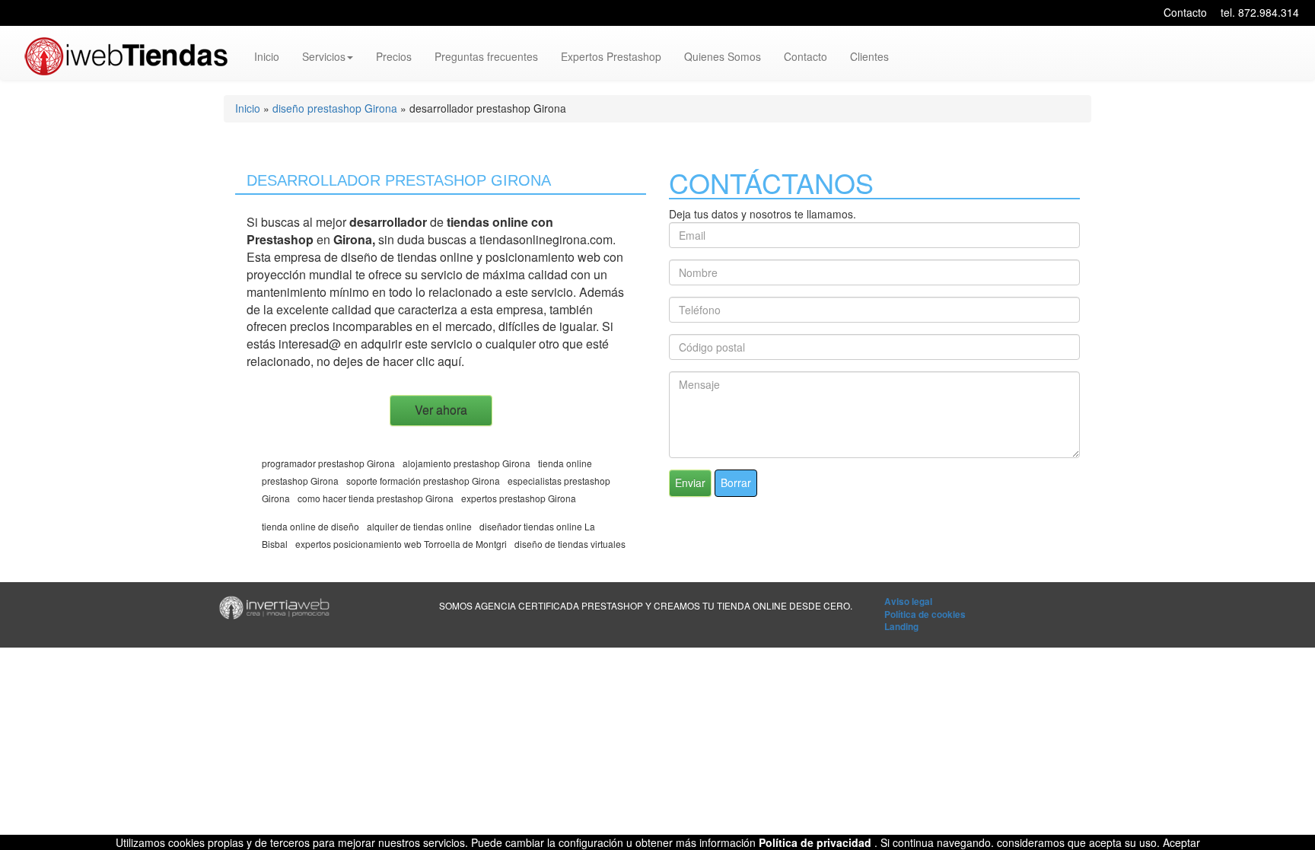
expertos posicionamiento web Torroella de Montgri (401, 543)
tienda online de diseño (310, 526)
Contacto (1185, 12)
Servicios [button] (323, 56)
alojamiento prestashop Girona (466, 463)
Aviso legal (908, 601)
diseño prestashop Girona (334, 108)
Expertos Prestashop (611, 56)
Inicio (266, 56)
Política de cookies (925, 614)
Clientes (869, 56)
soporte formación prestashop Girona (423, 480)
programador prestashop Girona (328, 463)
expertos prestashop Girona (518, 498)
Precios (394, 56)
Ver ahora (441, 410)
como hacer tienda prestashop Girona (376, 498)
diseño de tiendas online (407, 257)
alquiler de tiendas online (419, 526)
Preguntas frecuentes (486, 56)
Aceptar (1181, 842)
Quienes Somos (722, 56)
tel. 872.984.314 (1260, 12)
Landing (901, 626)
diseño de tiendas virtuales (570, 543)
